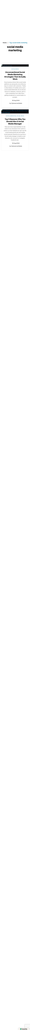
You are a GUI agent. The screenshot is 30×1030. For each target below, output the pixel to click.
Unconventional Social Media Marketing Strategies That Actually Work (15, 75)
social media (15, 69)
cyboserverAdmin (16, 103)
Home (5, 42)
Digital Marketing (11, 116)
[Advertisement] (15, 21)
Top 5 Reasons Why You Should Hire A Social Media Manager (15, 121)
